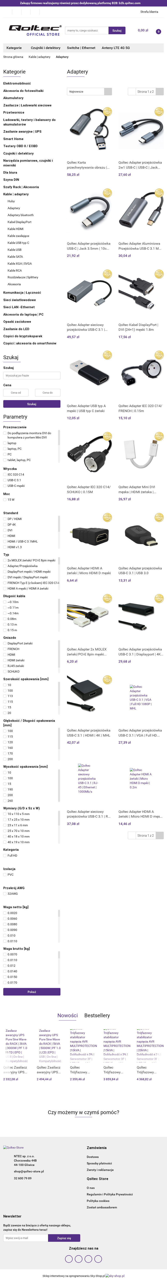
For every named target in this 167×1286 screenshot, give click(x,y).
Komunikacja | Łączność (22, 293)
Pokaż (32, 992)
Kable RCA (15, 270)
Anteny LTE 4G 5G (116, 48)
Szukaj (31, 404)
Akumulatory (13, 98)
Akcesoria (14, 284)
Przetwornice (14, 112)
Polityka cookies (98, 1201)
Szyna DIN (11, 180)
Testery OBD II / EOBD (20, 146)
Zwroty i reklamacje (100, 1170)
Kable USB (15, 249)
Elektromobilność (17, 83)
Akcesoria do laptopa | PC (23, 314)
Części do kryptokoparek (23, 336)
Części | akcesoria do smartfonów (30, 343)
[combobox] (89, 91)
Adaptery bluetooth (21, 215)
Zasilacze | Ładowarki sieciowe (27, 105)
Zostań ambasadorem (102, 1207)
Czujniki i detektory (45, 48)
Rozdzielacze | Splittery (23, 277)
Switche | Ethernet (81, 48)
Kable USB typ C (18, 242)
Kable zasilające (18, 236)
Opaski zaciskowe (17, 322)
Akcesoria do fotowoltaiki (23, 91)
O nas (91, 1188)
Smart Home (13, 139)
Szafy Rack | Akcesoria (21, 187)
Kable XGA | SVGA (20, 263)
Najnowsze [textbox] (76, 91)
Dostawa (93, 1157)
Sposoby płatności (99, 1163)
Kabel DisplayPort (20, 222)
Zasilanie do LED (16, 329)
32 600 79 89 (23, 1178)
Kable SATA (15, 256)
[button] (97, 1148)
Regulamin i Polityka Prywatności (110, 1194)
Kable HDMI (15, 229)
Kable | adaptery (16, 194)
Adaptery (14, 208)
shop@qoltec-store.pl (29, 1171)
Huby (11, 201)
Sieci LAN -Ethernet (19, 307)
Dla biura (10, 172)
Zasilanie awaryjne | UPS (22, 132)
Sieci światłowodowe (20, 300)
